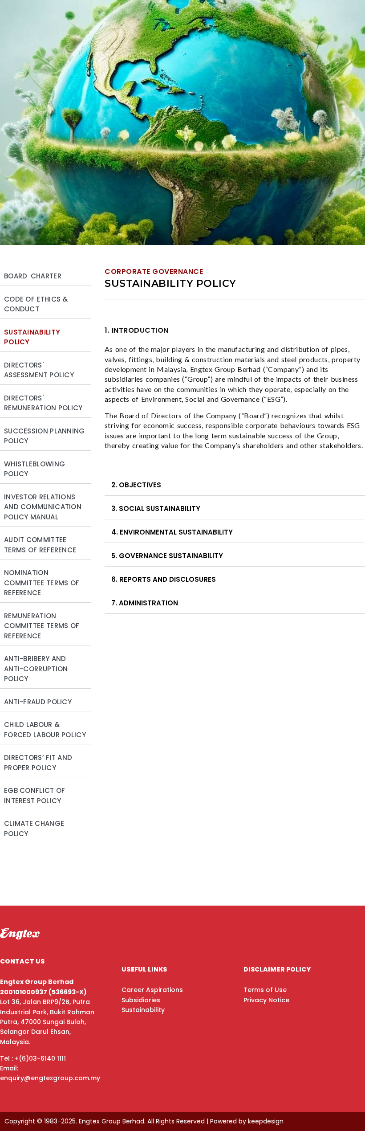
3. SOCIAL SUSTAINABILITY (155, 508)
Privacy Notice (266, 1000)
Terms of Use (265, 989)
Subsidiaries (141, 1000)
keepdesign (266, 1121)
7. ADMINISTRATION (144, 603)
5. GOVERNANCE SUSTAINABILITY (167, 555)
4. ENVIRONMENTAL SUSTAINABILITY (172, 532)
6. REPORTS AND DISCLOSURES (163, 579)
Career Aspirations (152, 989)
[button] (235, 485)
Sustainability (143, 1009)
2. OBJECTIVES (136, 485)
